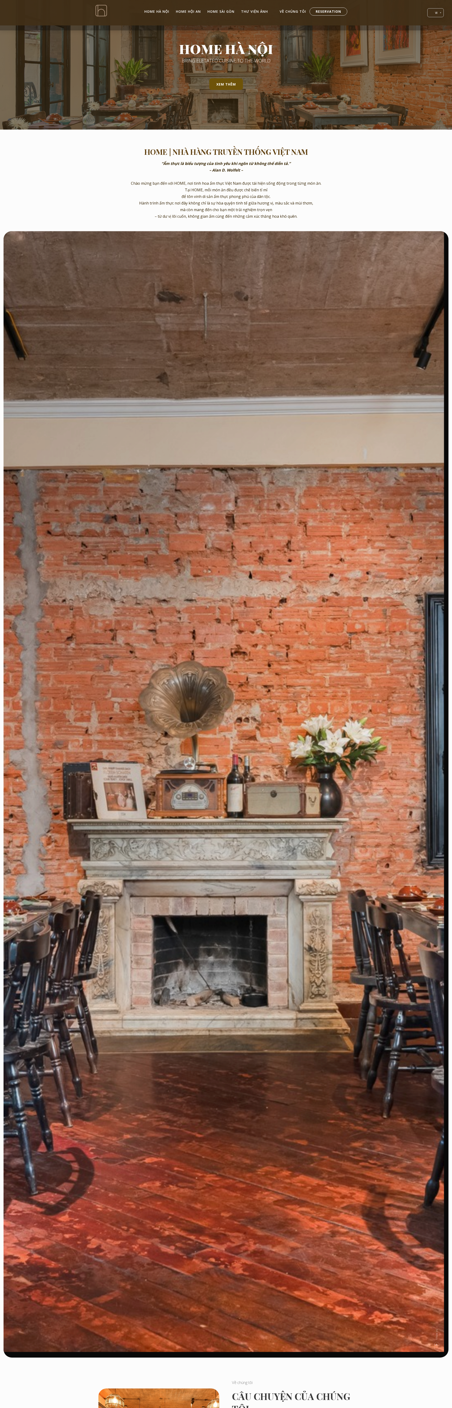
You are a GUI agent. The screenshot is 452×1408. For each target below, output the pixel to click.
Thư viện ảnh (254, 11)
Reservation (328, 11)
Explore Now (203, 810)
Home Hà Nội (156, 11)
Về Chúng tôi (293, 11)
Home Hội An (188, 11)
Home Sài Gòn (220, 11)
